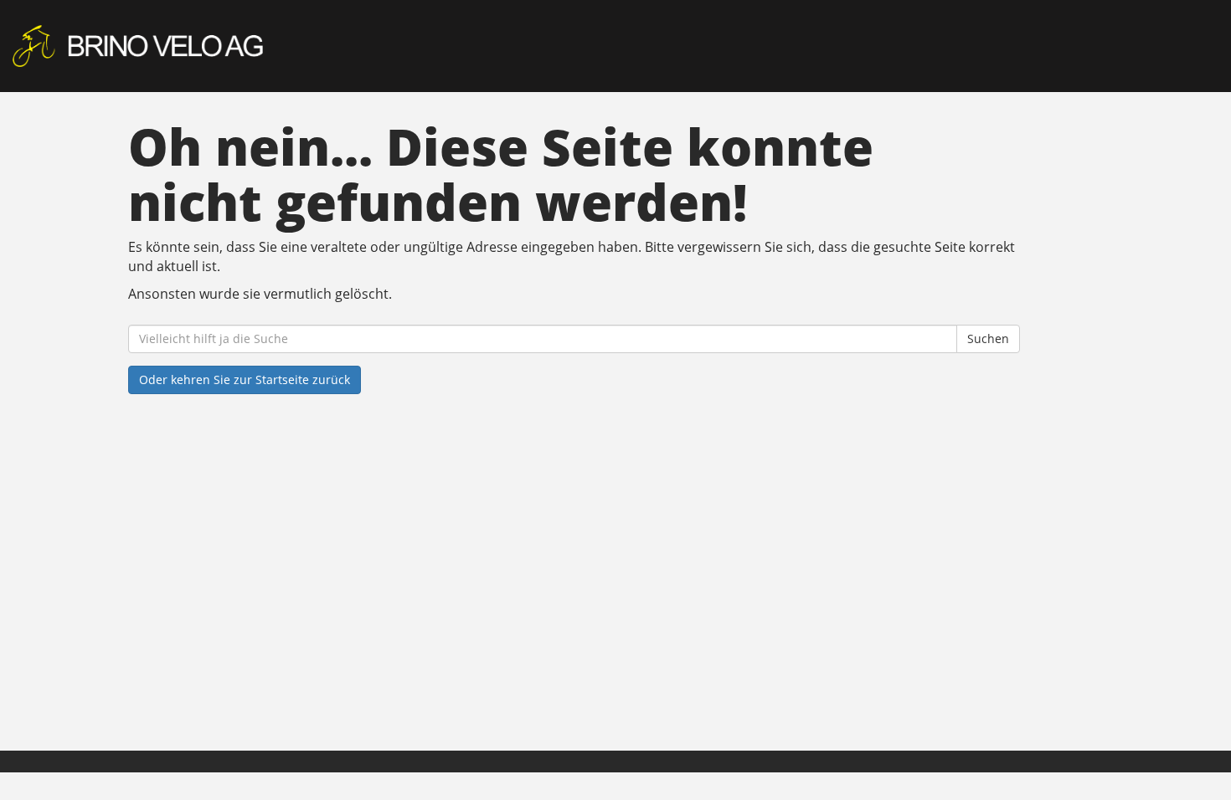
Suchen (988, 338)
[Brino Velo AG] (263, 46)
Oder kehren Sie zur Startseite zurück (244, 379)
